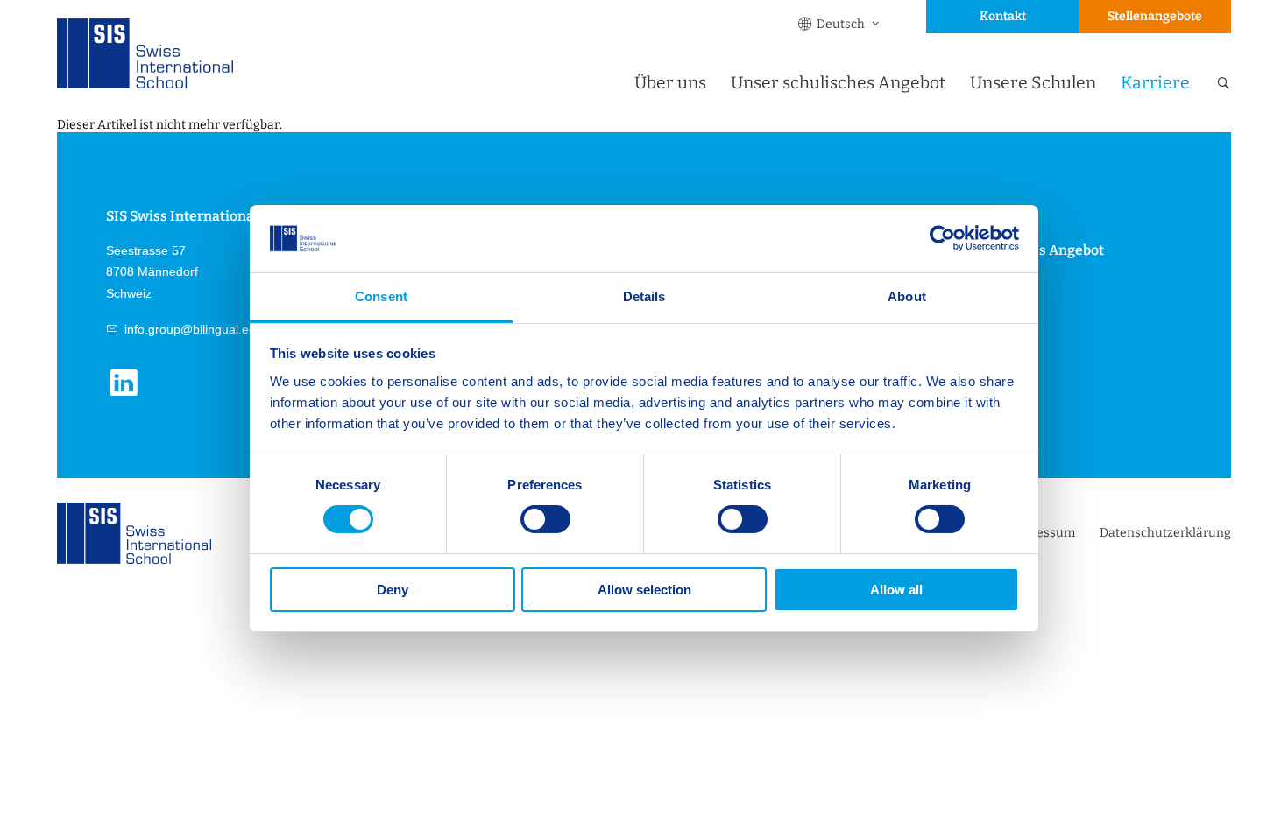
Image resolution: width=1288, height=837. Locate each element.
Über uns (670, 83)
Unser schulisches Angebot (838, 83)
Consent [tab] (381, 296)
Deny (392, 589)
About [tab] (907, 296)
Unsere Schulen (1033, 83)
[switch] (545, 519)
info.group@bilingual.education (208, 329)
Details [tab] (644, 296)
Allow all (896, 589)
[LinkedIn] (129, 393)
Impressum (1041, 532)
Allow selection (644, 589)
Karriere (1155, 83)
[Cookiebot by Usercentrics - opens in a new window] (942, 238)
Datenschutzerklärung (1165, 532)
